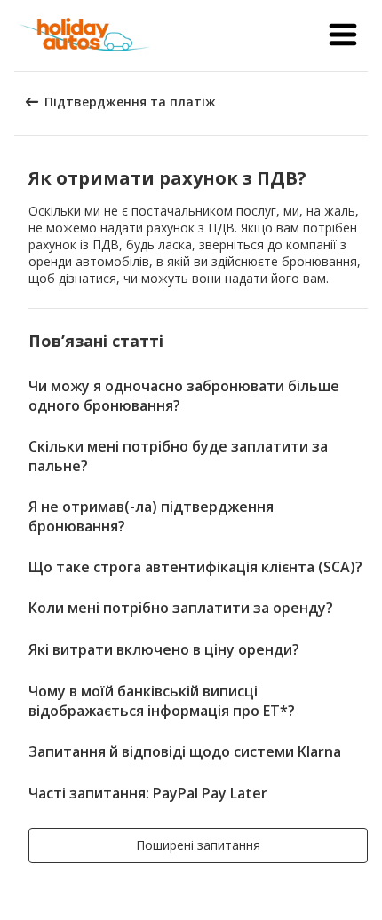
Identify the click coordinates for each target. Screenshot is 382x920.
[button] (343, 35)
